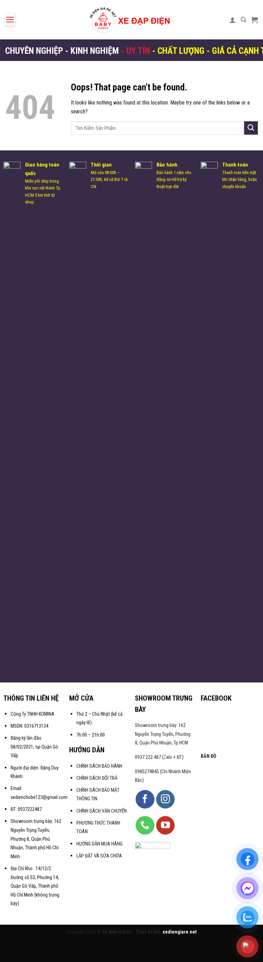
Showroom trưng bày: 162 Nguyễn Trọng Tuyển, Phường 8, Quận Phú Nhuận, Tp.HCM (162, 734)
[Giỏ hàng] (254, 19)
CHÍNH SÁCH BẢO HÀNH (99, 766)
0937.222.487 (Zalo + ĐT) (159, 757)
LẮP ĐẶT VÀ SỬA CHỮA (99, 856)
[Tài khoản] (232, 19)
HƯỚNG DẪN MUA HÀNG (99, 844)
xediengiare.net (180, 932)
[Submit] (251, 128)
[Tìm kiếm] (243, 19)
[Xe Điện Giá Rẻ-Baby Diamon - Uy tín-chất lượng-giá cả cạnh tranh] (132, 20)
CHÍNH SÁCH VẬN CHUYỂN (101, 811)
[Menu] (10, 20)
